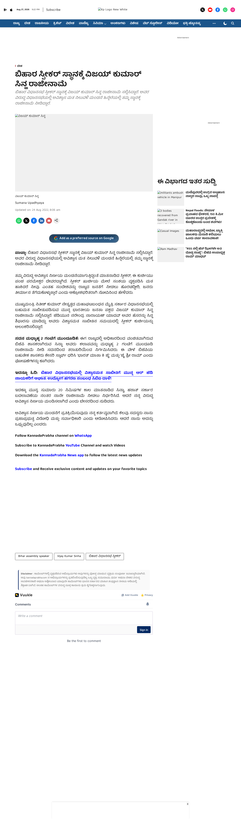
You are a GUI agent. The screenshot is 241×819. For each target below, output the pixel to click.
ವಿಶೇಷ (134, 23)
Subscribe (53, 10)
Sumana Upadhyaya (29, 203)
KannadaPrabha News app (62, 455)
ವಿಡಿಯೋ (172, 23)
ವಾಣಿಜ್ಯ (83, 23)
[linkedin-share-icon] (41, 223)
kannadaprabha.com (36, 578)
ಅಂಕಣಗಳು (118, 23)
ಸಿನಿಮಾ (98, 23)
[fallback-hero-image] (170, 198)
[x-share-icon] (26, 223)
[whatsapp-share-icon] (19, 223)
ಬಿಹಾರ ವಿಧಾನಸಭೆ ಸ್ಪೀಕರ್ (105, 556)
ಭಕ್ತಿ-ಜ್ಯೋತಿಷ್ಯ (192, 23)
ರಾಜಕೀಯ (42, 23)
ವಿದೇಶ (70, 23)
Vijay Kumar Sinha (69, 556)
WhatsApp (83, 436)
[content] (80, 445)
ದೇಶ (27, 23)
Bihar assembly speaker (33, 556)
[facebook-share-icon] (34, 223)
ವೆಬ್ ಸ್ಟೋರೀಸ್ (152, 23)
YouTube (73, 445)
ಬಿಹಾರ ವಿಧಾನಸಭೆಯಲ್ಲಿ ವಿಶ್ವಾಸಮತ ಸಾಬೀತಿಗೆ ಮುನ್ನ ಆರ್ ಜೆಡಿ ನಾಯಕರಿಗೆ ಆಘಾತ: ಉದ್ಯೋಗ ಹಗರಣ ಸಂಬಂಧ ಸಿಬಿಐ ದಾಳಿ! (84, 376)
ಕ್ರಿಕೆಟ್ (57, 23)
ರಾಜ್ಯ (16, 23)
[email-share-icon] (49, 223)
